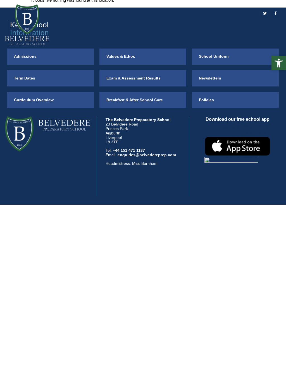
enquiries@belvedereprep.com (147, 155)
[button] (278, 63)
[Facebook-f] (275, 13)
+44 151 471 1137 (129, 150)
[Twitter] (265, 13)
